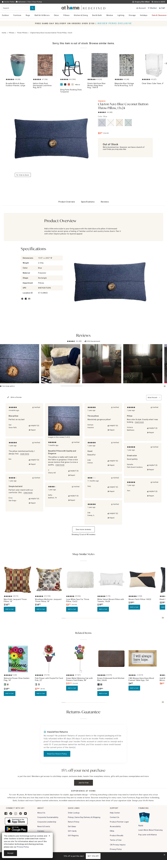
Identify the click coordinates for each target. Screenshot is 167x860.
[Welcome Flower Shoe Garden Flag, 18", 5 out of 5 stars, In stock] (18, 659)
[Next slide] (164, 386)
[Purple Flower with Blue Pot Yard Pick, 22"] (39, 684)
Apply (140, 825)
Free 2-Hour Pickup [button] (35, 2)
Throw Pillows (22, 33)
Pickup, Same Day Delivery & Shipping (84, 817)
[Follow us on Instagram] (15, 813)
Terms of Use (116, 840)
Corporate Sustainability (47, 817)
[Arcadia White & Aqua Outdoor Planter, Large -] (18, 65)
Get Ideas (72, 826)
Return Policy (73, 822)
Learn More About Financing (150, 830)
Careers (40, 831)
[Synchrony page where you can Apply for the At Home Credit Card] (144, 817)
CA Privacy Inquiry (117, 845)
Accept (10, 853)
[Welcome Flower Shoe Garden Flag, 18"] (5, 684)
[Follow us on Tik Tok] (10, 813)
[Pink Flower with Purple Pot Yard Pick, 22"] (36, 684)
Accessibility (115, 826)
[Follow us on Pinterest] (20, 813)
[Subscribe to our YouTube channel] (25, 813)
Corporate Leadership (46, 822)
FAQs (112, 831)
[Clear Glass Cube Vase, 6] (154, 65)
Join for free (83, 783)
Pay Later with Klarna (147, 835)
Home (4, 33)
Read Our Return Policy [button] (57, 754)
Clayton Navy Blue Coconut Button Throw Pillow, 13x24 (123, 106)
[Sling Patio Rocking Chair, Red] (69, 84)
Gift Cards (72, 831)
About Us (41, 813)
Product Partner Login (119, 822)
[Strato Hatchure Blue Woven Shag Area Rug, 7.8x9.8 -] (99, 65)
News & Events (43, 826)
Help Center (115, 813)
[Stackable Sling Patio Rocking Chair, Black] (65, 84)
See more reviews (83, 529)
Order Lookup (74, 813)
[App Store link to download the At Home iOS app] (16, 821)
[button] (83, 7)
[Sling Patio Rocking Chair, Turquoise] (62, 84)
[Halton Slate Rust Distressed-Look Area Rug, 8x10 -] (45, 65)
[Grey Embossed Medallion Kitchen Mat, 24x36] (101, 684)
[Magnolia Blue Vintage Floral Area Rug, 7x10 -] (127, 65)
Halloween (21, 2)
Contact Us (114, 817)
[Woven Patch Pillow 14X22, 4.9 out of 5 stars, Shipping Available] (142, 580)
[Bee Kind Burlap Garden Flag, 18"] (7, 684)
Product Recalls (116, 836)
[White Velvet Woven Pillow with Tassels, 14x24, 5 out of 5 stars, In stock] (111, 580)
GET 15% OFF (93, 856)
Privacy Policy (116, 849)
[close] (49, 836)
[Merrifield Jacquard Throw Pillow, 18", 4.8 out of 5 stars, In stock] (18, 580)
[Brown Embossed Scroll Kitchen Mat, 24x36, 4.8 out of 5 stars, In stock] (111, 659)
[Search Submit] (32, 8)
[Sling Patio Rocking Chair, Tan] (73, 84)
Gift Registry (73, 836)
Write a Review (16, 397)
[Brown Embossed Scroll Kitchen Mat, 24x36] (98, 684)
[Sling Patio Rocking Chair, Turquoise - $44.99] (72, 65)
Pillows (11, 33)
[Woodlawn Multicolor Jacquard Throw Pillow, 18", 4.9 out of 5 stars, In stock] (49, 580)
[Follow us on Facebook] (5, 813)
